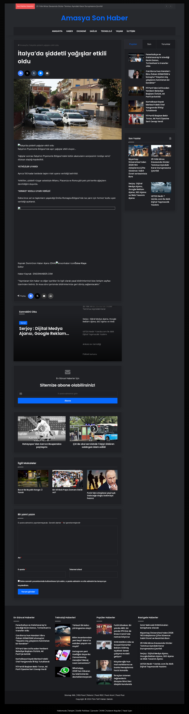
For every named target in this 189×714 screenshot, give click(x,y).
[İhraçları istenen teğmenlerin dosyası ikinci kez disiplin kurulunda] (104, 679)
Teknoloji (106, 31)
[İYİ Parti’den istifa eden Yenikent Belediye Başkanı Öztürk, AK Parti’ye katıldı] (136, 91)
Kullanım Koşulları (113, 711)
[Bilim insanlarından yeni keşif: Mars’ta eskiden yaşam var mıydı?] (62, 641)
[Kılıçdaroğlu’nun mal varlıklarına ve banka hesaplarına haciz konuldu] (104, 665)
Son (149, 44)
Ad (20, 558)
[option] (68, 333)
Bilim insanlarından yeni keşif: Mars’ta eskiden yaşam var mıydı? (82, 642)
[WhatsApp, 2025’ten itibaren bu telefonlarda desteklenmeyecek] (62, 672)
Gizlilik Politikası (82, 711)
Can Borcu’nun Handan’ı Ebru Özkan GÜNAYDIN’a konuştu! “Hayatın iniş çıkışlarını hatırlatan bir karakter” (158, 77)
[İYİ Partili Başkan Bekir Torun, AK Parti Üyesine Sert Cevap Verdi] (136, 119)
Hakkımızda (62, 711)
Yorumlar (165, 44)
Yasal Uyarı (127, 711)
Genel (23, 323)
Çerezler (94, 711)
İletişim (131, 31)
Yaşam (119, 31)
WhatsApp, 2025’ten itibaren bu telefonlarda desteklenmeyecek (82, 672)
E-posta (22, 569)
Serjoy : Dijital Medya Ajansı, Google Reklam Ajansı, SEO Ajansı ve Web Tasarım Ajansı (137, 190)
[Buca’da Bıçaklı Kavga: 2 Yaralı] (33, 478)
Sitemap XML (70, 695)
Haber (69, 31)
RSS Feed (81, 695)
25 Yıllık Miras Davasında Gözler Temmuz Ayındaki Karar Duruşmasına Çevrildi (161, 165)
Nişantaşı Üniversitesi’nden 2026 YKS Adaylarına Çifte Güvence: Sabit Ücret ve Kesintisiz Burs (138, 168)
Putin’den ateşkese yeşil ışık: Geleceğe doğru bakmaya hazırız (101, 496)
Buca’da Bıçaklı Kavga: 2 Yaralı (30, 491)
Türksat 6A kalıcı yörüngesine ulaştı (81, 627)
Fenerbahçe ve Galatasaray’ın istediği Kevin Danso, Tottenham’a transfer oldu (157, 60)
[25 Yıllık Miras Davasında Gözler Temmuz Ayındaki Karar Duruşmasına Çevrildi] (161, 150)
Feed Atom (109, 695)
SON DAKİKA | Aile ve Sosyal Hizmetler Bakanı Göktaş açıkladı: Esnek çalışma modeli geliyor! (124, 649)
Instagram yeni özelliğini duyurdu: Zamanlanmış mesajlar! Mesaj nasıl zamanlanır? (81, 657)
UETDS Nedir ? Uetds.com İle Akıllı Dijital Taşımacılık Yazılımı (48, 331)
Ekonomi (81, 31)
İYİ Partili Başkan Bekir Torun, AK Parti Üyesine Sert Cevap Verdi (157, 118)
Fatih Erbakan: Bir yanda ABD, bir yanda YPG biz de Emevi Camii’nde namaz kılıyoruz (122, 631)
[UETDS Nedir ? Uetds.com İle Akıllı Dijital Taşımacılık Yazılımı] (161, 187)
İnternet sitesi (76, 569)
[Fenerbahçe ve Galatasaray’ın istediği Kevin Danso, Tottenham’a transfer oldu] (136, 57)
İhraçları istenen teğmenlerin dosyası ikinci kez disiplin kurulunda (123, 680)
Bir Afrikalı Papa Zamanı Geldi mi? (67, 491)
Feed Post (120, 695)
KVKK (102, 711)
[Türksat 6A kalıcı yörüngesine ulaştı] (62, 629)
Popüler (133, 44)
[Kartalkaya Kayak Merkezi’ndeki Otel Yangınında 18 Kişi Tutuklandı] (136, 106)
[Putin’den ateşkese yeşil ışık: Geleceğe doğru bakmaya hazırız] (102, 480)
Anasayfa (57, 31)
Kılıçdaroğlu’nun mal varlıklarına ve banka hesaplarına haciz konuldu (123, 666)
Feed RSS (99, 695)
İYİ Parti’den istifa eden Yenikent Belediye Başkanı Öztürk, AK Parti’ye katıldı (157, 92)
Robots (90, 695)
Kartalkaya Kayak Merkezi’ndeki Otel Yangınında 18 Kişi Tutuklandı (155, 106)
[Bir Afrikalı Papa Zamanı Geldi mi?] (67, 478)
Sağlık (93, 31)
